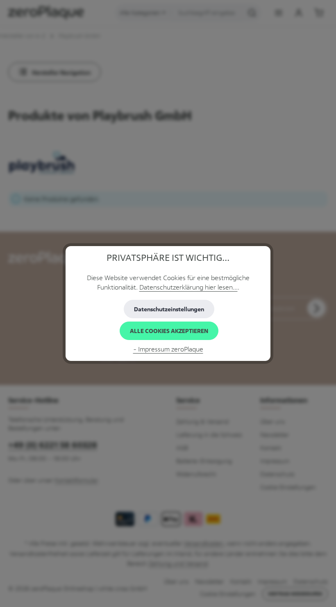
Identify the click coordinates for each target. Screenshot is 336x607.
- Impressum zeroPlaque (168, 349)
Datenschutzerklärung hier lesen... (188, 287)
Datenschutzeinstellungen (169, 309)
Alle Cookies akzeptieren (169, 331)
